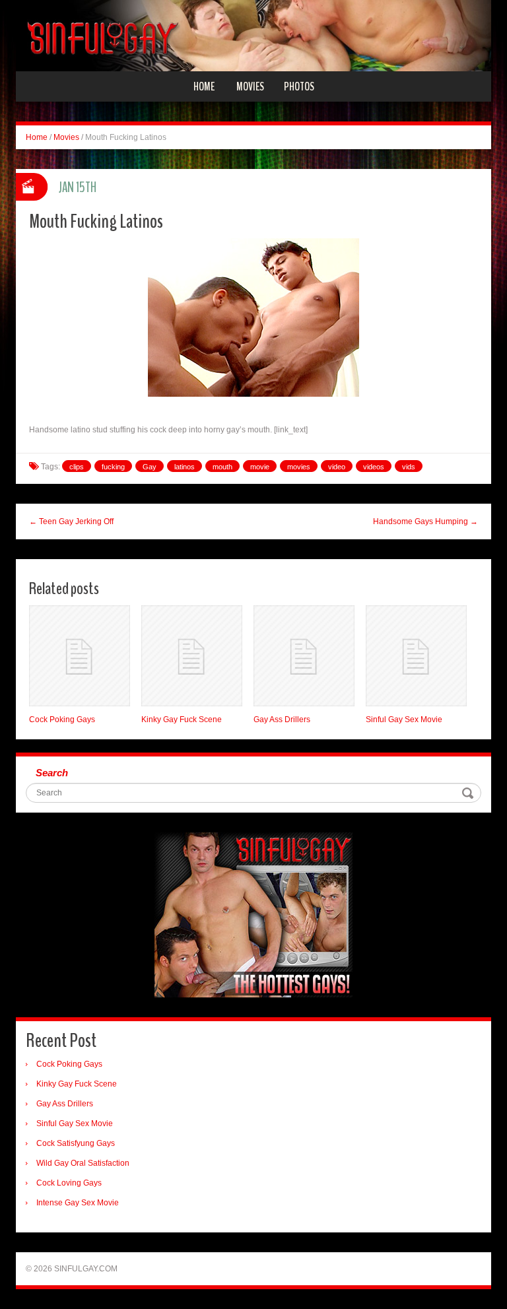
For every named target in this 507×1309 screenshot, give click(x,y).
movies (298, 467)
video (336, 467)
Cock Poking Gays (62, 719)
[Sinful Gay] (253, 35)
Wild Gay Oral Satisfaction (82, 1163)
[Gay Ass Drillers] (304, 655)
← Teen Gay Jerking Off (71, 521)
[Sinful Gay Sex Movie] (416, 655)
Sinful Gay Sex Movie (404, 719)
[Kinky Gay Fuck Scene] (191, 655)
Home (204, 86)
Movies (250, 86)
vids (408, 467)
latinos (184, 467)
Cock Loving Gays (69, 1183)
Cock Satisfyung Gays (75, 1143)
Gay (149, 467)
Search (52, 772)
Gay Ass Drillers (282, 719)
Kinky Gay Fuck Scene (181, 719)
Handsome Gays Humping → (425, 521)
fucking (113, 467)
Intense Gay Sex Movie (77, 1202)
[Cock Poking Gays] (79, 655)
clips (76, 467)
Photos (299, 86)
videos (373, 467)
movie (259, 467)
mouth (222, 467)
